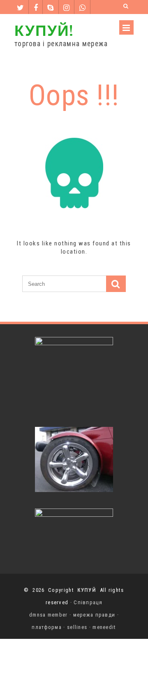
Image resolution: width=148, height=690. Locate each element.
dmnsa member (48, 615)
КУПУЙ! (44, 30)
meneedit (104, 627)
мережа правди (94, 615)
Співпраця (88, 602)
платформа (47, 627)
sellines (77, 627)
